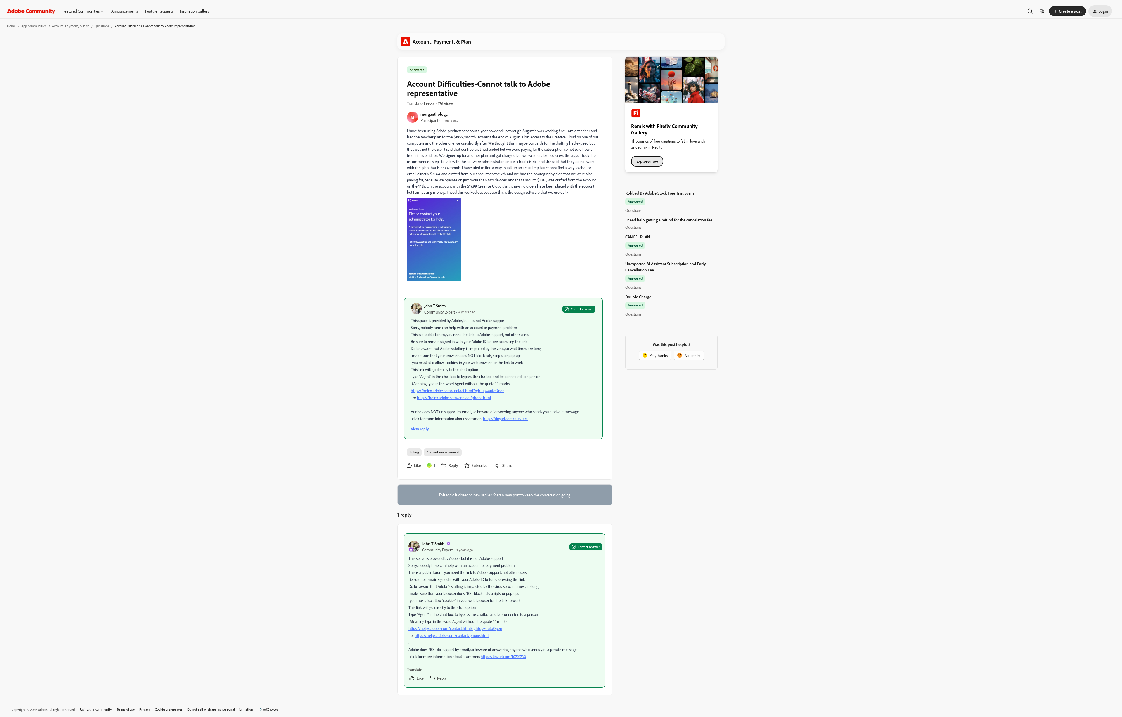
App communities (33, 26)
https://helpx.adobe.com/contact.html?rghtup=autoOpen (457, 390)
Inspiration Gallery (194, 10)
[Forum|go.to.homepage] (31, 11)
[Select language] (1042, 11)
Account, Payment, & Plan (70, 26)
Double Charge (638, 296)
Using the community (96, 709)
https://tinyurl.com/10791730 (505, 418)
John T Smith (435, 305)
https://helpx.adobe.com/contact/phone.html (454, 397)
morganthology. (434, 114)
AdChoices (270, 709)
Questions (102, 26)
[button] (1067, 11)
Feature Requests (159, 10)
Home (11, 26)
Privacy (144, 709)
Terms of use (126, 709)
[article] (504, 610)
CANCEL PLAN (637, 236)
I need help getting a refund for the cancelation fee (668, 219)
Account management (443, 452)
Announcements (124, 10)
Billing (414, 452)
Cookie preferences (169, 709)
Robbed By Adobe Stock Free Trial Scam (659, 192)
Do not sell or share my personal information (220, 709)
